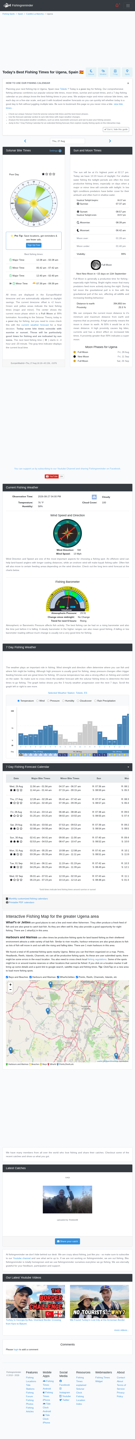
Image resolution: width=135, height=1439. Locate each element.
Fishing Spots (8, 14)
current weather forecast (35, 325)
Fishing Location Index (80, 1400)
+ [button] (10, 985)
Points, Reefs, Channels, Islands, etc (98, 977)
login (16, 1349)
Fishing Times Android (48, 1385)
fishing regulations (97, 959)
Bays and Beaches (18, 977)
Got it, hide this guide (117, 129)
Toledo (63, 89)
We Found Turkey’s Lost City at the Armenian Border (97, 1320)
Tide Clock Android (47, 1407)
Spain (20, 14)
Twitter (65, 1400)
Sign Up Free (33, 245)
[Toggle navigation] (128, 6)
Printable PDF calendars (21, 902)
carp (67, 1177)
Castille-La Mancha (35, 14)
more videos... (121, 1330)
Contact (121, 1377)
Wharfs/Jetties (67, 977)
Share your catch (68, 1241)
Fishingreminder (22, 5)
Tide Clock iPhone (46, 1419)
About (120, 1381)
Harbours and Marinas (44, 977)
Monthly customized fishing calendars (28, 898)
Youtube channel (22, 1258)
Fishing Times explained (81, 1381)
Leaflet (99, 1061)
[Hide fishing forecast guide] (128, 83)
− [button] (10, 989)
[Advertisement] (67, 40)
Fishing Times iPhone (48, 1396)
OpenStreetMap (112, 1061)
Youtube (66, 1396)
